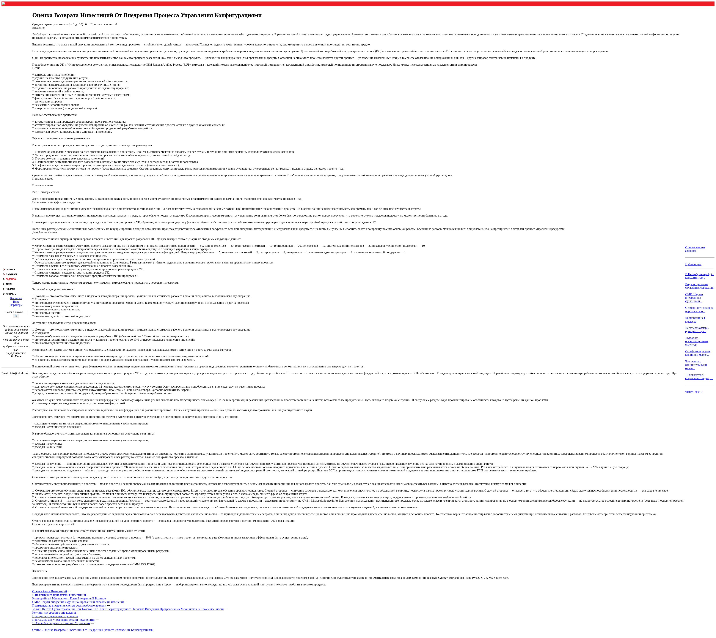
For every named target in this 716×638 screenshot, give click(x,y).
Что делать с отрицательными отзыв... (696, 365)
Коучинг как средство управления (54, 612)
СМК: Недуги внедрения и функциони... (694, 298)
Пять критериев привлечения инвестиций (59, 594)
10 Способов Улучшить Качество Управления (61, 623)
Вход (16, 301)
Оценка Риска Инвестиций (49, 591)
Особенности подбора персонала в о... (699, 309)
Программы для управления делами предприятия (63, 619)
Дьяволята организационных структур (696, 341)
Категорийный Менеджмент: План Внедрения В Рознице (69, 598)
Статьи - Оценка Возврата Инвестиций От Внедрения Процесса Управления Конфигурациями (92, 629)
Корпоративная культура (695, 319)
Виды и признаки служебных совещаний (700, 286)
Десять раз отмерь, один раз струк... (697, 329)
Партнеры (16, 305)
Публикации (693, 264)
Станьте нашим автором (695, 249)
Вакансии (16, 298)
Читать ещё (692, 391)
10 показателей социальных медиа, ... (699, 376)
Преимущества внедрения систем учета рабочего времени (69, 605)
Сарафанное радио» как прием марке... (697, 353)
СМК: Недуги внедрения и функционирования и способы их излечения (78, 602)
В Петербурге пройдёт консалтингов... (699, 276)
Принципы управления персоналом (55, 616)
